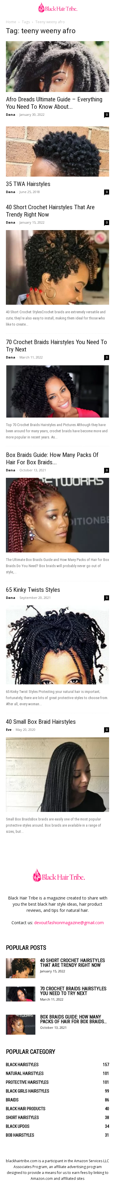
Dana (10, 114)
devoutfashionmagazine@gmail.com (69, 922)
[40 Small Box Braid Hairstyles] (57, 774)
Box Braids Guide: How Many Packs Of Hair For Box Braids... (52, 458)
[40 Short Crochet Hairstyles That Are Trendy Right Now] (57, 267)
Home (11, 21)
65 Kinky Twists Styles (33, 589)
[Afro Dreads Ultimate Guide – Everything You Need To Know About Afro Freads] (57, 66)
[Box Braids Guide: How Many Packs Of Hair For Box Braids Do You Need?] (57, 515)
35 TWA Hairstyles (28, 183)
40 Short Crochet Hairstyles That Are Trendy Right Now (72, 963)
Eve (9, 729)
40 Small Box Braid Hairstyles (41, 721)
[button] (10, 8)
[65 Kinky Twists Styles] (57, 644)
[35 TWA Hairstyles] (57, 151)
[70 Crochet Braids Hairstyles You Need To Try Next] (57, 391)
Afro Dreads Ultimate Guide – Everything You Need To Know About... (54, 103)
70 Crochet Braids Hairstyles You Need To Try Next (73, 991)
